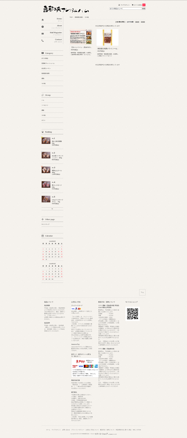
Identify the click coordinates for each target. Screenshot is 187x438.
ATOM (139, 430)
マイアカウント (125, 5)
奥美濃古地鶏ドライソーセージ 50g (111, 49)
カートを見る (139, 5)
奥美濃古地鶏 (79, 17)
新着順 (143, 22)
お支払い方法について (92, 430)
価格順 (137, 22)
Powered (92, 433)
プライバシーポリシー (77, 430)
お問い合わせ (66, 430)
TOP (71, 17)
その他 (87, 17)
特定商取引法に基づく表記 (123, 430)
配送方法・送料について (107, 430)
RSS (134, 430)
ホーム (48, 430)
